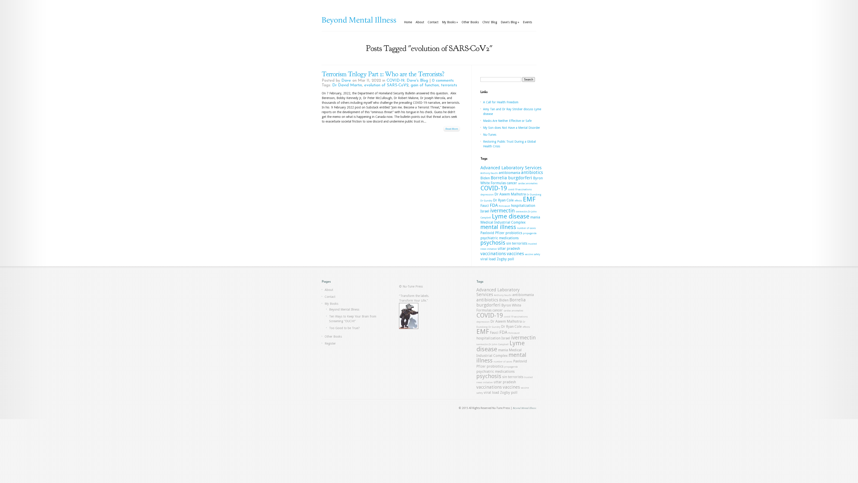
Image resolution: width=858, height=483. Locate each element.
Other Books (470, 22)
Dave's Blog (510, 22)
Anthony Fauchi (489, 173)
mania (535, 217)
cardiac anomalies (528, 183)
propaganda (529, 233)
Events (527, 22)
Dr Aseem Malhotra (510, 194)
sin (508, 243)
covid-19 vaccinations (520, 189)
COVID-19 (395, 81)
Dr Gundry (486, 200)
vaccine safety (532, 254)
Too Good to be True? (344, 328)
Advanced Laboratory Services (511, 167)
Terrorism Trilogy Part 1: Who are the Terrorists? (383, 74)
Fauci (484, 205)
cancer (512, 183)
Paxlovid (487, 233)
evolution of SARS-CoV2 (386, 85)
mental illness (498, 227)
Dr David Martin (347, 85)
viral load (488, 259)
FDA (494, 205)
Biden (485, 178)
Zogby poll (505, 259)
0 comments (443, 81)
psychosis (492, 242)
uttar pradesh (509, 248)
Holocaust (504, 206)
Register (330, 343)
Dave (346, 81)
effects (518, 200)
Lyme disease (510, 216)
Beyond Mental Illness (344, 309)
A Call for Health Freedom (500, 102)
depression (487, 194)
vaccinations (493, 253)
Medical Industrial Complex (503, 222)
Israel (484, 211)
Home (408, 22)
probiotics (513, 233)
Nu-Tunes (489, 134)
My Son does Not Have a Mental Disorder (511, 127)
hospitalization (523, 205)
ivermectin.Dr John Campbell (492, 344)
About (420, 22)
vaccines (515, 253)
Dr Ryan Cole (503, 200)
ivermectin (502, 211)
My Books (450, 22)
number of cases (526, 228)
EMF (529, 199)
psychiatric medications (499, 238)
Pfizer (500, 233)
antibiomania (509, 173)
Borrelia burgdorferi (511, 177)
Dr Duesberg (534, 194)
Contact (433, 22)
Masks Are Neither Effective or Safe (507, 121)
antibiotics (532, 172)
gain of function (425, 85)
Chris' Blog (489, 22)
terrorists (449, 85)
